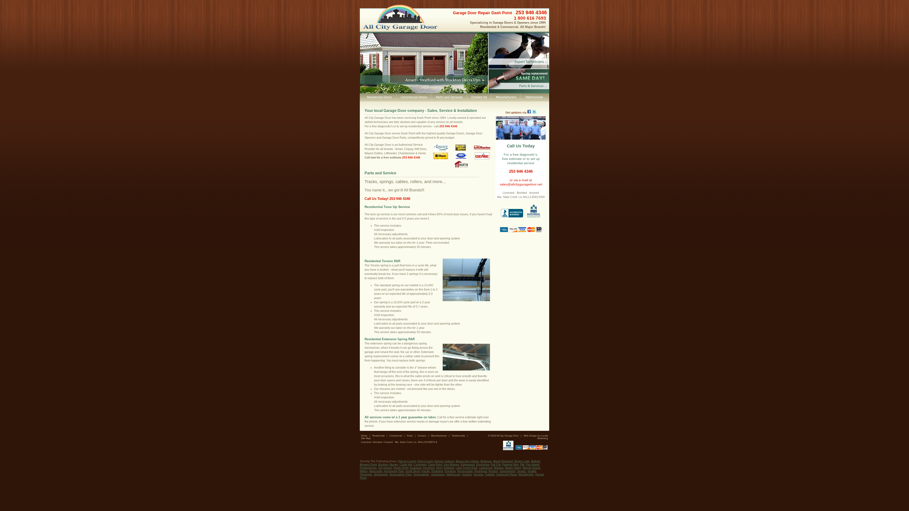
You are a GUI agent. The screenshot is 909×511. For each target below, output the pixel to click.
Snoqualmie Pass (400, 474)
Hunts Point (400, 468)
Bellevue (486, 461)
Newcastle (376, 471)
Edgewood (468, 464)
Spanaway (438, 474)
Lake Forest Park (466, 468)
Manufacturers (439, 435)
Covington (420, 464)
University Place (506, 474)
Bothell (535, 461)
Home (364, 435)
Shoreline (366, 474)
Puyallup (450, 471)
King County (425, 461)
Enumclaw (482, 464)
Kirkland (449, 468)
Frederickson (368, 468)
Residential (378, 435)
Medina (499, 468)
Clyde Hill (406, 464)
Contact (422, 435)
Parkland (437, 471)
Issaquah (416, 468)
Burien (394, 464)
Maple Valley (513, 468)
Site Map (366, 438)
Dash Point (435, 464)
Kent (439, 468)
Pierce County (407, 461)
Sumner (467, 474)
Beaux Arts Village (467, 461)
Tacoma (478, 474)
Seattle (531, 471)
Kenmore (429, 468)
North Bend (412, 471)
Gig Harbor (385, 468)
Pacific (426, 471)
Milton (364, 471)
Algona (439, 461)
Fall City (496, 464)
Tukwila (490, 474)
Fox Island (532, 464)
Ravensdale (465, 471)
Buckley (383, 464)
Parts (410, 435)
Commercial (395, 435)
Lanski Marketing (542, 437)
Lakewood (485, 468)
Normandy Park (394, 471)
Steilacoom (453, 474)
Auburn (449, 461)
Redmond (480, 471)
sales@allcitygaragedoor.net (521, 184)
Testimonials (458, 435)
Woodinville (526, 474)
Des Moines (451, 464)
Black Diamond (503, 461)
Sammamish (507, 471)
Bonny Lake (522, 461)
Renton (493, 471)
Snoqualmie (421, 474)
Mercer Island (531, 468)
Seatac (521, 471)
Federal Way (510, 464)
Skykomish (381, 474)
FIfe (522, 464)
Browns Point (368, 464)
